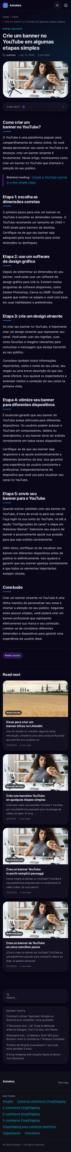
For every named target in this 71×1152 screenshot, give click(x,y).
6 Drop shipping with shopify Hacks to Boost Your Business (33, 1056)
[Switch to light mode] (57, 5)
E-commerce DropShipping (21, 1107)
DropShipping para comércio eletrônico (29, 1126)
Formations (32, 1133)
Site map (63, 1082)
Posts (15, 16)
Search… (11, 997)
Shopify (8, 1101)
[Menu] (66, 5)
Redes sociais (12, 28)
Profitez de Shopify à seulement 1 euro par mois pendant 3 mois (32, 1047)
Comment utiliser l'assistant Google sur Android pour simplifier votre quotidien (30, 1018)
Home (6, 16)
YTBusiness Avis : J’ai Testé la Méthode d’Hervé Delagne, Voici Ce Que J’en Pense (32, 1027)
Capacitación (12, 1133)
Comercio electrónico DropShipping (41, 1101)
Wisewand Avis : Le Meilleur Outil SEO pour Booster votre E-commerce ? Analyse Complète (35, 1037)
